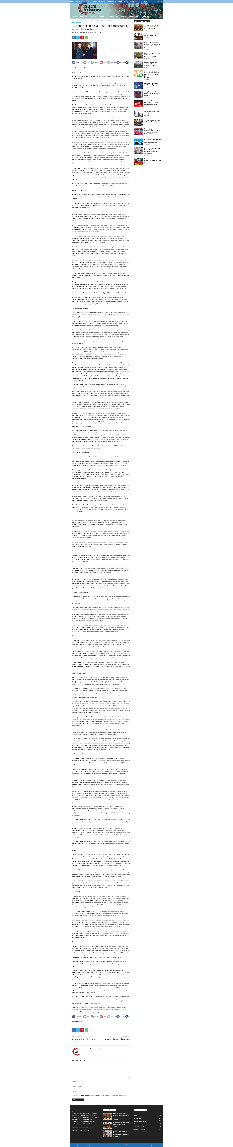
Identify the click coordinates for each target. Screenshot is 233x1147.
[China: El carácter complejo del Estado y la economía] (138, 122)
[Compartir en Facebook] (76, 62)
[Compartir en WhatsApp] (95, 62)
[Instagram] (153, 1)
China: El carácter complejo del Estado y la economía (152, 121)
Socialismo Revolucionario (80, 32)
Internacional (113, 16)
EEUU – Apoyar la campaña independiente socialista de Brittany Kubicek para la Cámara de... (152, 150)
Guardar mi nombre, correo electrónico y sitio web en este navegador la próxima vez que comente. (100, 1095)
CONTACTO (145, 1)
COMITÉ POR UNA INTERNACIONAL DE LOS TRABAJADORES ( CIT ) (138, 1145)
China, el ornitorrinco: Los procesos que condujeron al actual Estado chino (152, 26)
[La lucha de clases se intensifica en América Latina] (138, 161)
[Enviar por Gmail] (103, 62)
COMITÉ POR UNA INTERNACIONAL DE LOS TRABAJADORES (101, 1)
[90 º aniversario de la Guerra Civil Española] (138, 114)
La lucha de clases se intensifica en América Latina (152, 159)
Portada (136, 1124)
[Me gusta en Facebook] (120, 62)
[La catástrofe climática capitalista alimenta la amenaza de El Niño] (138, 64)
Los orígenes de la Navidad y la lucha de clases (84, 1040)
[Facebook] (150, 1)
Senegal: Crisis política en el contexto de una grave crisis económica (152, 93)
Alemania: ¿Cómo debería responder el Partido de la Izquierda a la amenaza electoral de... (151, 103)
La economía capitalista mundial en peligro (151, 84)
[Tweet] (86, 62)
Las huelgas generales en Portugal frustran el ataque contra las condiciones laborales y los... (152, 131)
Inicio (73, 20)
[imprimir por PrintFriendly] (111, 62)
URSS (80, 1021)
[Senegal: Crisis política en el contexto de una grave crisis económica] (138, 94)
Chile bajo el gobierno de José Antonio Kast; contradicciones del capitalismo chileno (152, 141)
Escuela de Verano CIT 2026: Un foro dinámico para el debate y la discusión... (152, 54)
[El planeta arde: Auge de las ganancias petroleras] (138, 36)
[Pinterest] (82, 37)
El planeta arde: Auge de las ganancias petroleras (152, 34)
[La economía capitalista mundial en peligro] (138, 85)
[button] (160, 11)
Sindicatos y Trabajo (139, 1129)
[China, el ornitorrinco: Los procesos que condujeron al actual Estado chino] (138, 27)
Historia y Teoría (134, 1)
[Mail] (156, 1)
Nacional (101, 16)
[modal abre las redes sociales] (127, 62)
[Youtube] (162, 1)
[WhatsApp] (86, 37)
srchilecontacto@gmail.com (86, 1127)
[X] (159, 1)
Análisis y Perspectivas (129, 16)
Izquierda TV (146, 16)
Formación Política (122, 1)
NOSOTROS (118, 1145)
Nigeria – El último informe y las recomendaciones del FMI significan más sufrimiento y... (152, 45)
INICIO (75, 16)
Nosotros (83, 16)
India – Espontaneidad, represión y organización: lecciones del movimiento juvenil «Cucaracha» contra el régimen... (152, 74)
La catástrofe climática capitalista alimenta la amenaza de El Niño (150, 63)
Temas (92, 16)
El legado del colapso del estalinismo (117, 1039)
